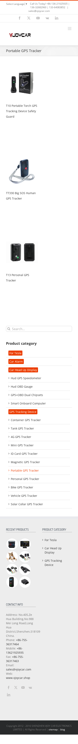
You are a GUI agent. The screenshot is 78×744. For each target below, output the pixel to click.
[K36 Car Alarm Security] (25, 556)
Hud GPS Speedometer (26, 378)
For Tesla (15, 353)
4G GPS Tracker (21, 437)
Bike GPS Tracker (22, 487)
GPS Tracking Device (22, 412)
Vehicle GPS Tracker (24, 496)
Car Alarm (16, 361)
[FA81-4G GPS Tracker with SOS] (12, 582)
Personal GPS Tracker (25, 479)
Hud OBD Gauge (22, 386)
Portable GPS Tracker (25, 470)
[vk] (30, 687)
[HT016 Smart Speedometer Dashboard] (25, 544)
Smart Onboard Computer (28, 403)
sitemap (53, 729)
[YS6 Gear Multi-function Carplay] (12, 544)
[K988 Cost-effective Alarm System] (12, 569)
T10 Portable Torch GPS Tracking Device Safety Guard (21, 111)
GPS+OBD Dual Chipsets (27, 395)
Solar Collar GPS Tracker (27, 504)
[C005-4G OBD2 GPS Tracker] (25, 582)
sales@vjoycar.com (39, 11)
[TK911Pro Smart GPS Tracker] (12, 556)
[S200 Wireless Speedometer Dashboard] (25, 569)
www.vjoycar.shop (18, 678)
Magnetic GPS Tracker (25, 462)
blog (62, 729)
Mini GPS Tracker (22, 445)
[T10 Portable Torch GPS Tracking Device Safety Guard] (22, 69)
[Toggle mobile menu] (70, 28)
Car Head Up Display (23, 370)
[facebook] (8, 687)
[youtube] (23, 687)
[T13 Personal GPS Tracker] (22, 238)
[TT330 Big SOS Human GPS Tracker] (22, 156)
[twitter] (15, 687)
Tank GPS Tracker (22, 428)
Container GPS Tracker (26, 420)
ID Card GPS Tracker (24, 454)
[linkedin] (8, 694)
